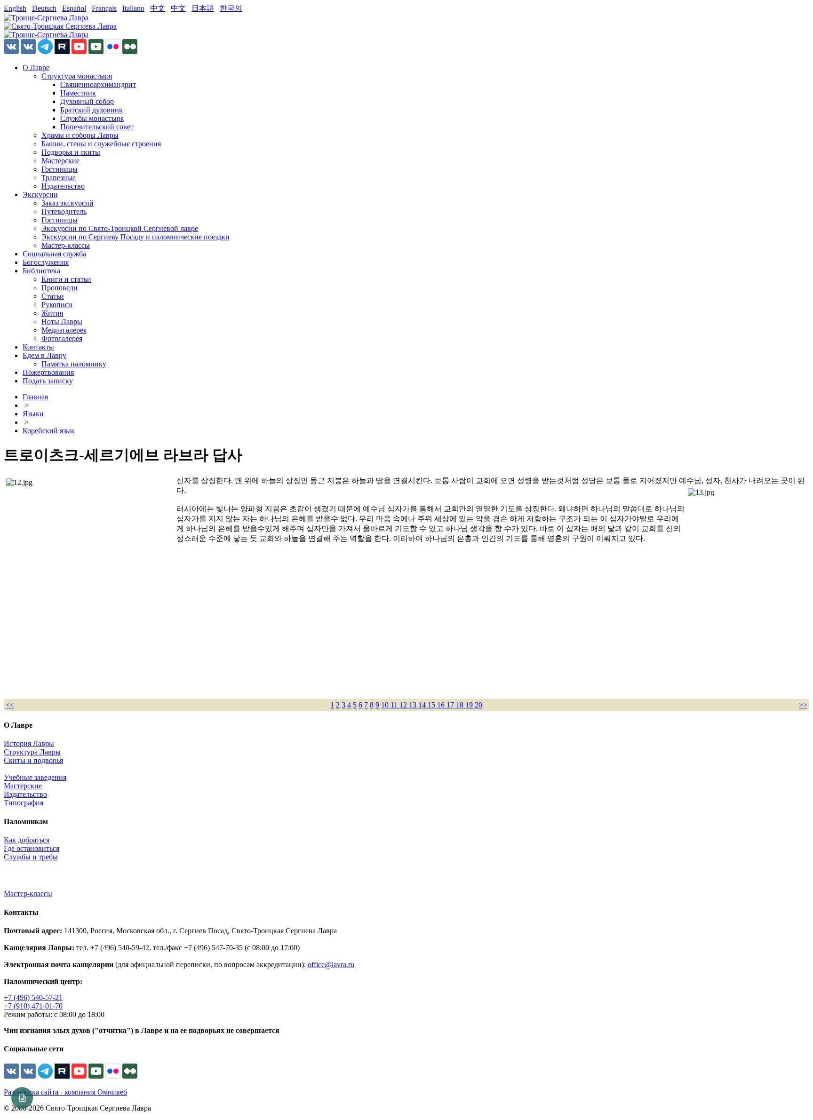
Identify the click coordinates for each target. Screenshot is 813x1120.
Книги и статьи (66, 279)
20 (478, 705)
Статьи (52, 296)
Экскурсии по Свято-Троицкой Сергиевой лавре (119, 228)
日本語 (202, 8)
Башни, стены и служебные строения (101, 144)
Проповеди (59, 288)
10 (386, 705)
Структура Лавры (32, 752)
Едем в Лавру (44, 355)
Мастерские (60, 161)
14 (423, 705)
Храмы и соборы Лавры (80, 135)
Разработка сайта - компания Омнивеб (65, 1092)
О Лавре (36, 67)
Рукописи (56, 305)
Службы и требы (31, 857)
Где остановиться (31, 848)
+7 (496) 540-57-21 (33, 997)
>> (803, 705)
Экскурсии (40, 195)
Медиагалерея (64, 330)
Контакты (38, 347)
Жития (52, 313)
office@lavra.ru (331, 965)
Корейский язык (49, 431)
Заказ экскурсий (67, 203)
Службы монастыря (92, 118)
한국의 (231, 8)
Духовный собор (87, 101)
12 (404, 705)
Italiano (133, 8)
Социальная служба (54, 254)
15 (432, 705)
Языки (33, 414)
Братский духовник (91, 110)
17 (451, 705)
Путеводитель (64, 211)
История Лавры (29, 743)
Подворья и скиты (70, 152)
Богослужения (46, 262)
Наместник (78, 93)
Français (104, 8)
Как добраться (26, 840)
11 (395, 705)
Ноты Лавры (61, 322)
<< (10, 705)
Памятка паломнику (73, 364)
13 (413, 705)
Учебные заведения (35, 777)
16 (441, 705)
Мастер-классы (65, 245)
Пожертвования (48, 372)
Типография (23, 803)
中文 (157, 8)
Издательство (63, 186)
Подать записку (48, 381)
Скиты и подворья (33, 760)
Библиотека (41, 271)
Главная (35, 397)
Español (74, 8)
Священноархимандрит (98, 84)
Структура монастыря (76, 76)
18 (460, 705)
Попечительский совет (97, 127)
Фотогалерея (61, 338)
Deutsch (44, 8)
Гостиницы (59, 169)
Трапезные (58, 178)
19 (470, 705)
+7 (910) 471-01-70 (33, 1006)
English (15, 8)
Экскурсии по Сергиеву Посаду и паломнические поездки (135, 237)
